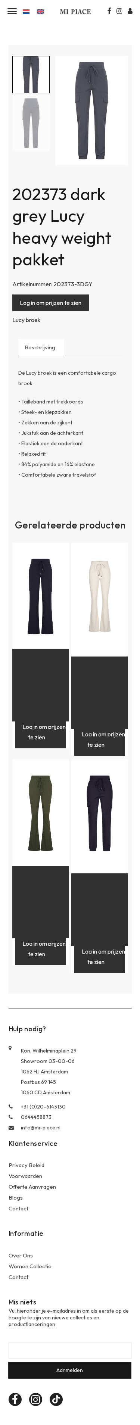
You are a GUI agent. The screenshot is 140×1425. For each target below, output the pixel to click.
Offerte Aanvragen (32, 1186)
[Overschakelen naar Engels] (40, 11)
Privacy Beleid (26, 1165)
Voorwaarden (25, 1175)
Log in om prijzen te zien (50, 302)
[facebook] (15, 1399)
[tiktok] (56, 1399)
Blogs (16, 1197)
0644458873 (36, 1117)
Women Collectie (30, 1266)
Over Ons (21, 1255)
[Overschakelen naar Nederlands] (26, 11)
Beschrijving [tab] (40, 347)
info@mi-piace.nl (40, 1127)
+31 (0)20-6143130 (43, 1106)
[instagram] (35, 1399)
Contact (18, 1208)
